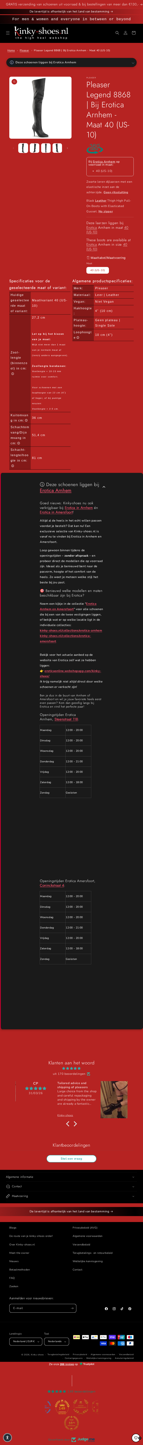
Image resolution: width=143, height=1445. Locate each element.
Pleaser (24, 50)
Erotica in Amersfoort (56, 512)
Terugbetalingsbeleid (58, 1354)
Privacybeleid (80, 1354)
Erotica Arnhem (104, 162)
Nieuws (14, 1261)
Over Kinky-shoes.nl (22, 1244)
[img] (71, 1068)
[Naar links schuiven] (13, 148)
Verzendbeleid (81, 1244)
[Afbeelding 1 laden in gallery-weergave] (23, 148)
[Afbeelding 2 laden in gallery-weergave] (34, 148)
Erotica (91, 227)
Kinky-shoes (37, 1354)
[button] (8, 33)
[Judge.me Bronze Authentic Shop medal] (80, 1407)
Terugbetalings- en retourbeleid (93, 1253)
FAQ (12, 1278)
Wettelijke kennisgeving (88, 1261)
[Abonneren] (72, 1308)
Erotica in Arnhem (79, 507)
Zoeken (13, 1286)
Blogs (13, 1227)
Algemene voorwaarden (88, 1236)
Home (11, 50)
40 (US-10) (97, 270)
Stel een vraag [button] (71, 1159)
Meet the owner (19, 1253)
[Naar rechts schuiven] (67, 148)
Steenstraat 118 (66, 719)
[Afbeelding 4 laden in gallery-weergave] (57, 148)
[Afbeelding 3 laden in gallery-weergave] (46, 148)
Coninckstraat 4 (52, 885)
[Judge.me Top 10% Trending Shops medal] (71, 1423)
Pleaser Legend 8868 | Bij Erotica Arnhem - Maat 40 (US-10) (72, 50)
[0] (136, 1438)
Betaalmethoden (19, 1269)
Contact (77, 1269)
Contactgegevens (74, 1358)
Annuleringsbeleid (124, 1358)
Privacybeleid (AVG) (85, 1227)
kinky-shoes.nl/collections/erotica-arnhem (71, 630)
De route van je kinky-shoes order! (31, 1236)
